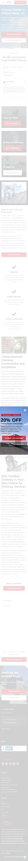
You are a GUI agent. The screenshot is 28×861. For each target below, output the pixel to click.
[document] (14, 430)
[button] (25, 410)
